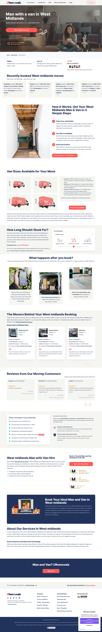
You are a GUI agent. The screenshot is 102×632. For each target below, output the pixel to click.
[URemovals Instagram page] (16, 598)
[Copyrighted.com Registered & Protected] (51, 627)
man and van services (21, 461)
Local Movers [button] (41, 2)
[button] (85, 363)
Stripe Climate (30, 585)
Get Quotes (91, 2)
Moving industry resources (64, 611)
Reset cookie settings (43, 608)
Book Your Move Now (81, 464)
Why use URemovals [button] (60, 2)
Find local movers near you (24, 322)
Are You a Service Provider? (81, 585)
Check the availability (77, 207)
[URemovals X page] (14, 598)
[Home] (14, 2)
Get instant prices (21, 30)
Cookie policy (89, 625)
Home (8, 55)
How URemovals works (63, 596)
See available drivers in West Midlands (64, 155)
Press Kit (39, 605)
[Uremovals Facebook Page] (8, 598)
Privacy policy (45, 602)
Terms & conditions (42, 599)
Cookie (39, 602)
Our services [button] (30, 2)
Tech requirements (62, 602)
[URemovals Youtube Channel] (19, 598)
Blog (58, 608)
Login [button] (70, 2)
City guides (64, 608)
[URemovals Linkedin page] (11, 598)
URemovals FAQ (61, 599)
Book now (51, 571)
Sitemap (45, 605)
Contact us (44, 596)
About (38, 596)
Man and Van (14, 55)
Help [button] (50, 2)
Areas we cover (61, 605)
